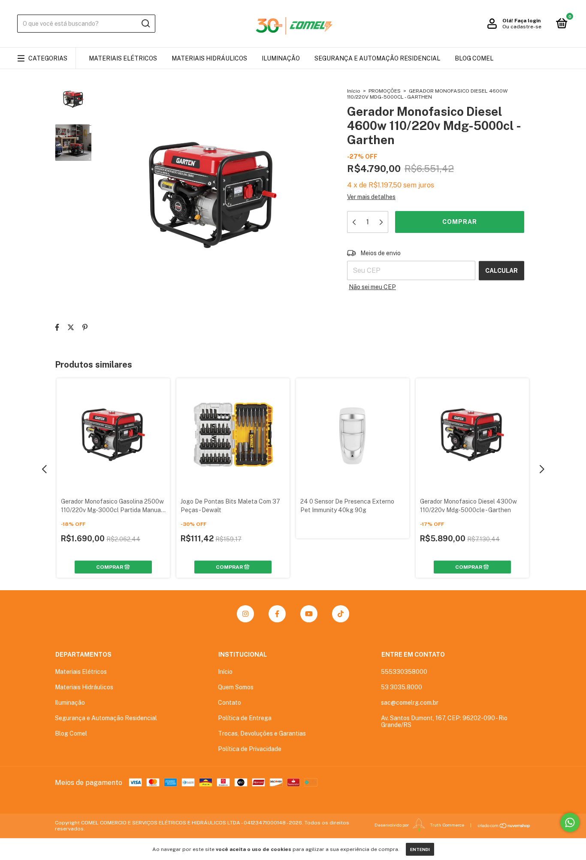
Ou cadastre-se (521, 27)
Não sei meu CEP (372, 287)
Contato (229, 702)
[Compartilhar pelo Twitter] (70, 327)
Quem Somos (236, 687)
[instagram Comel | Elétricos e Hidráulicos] (245, 613)
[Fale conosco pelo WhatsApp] (570, 822)
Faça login (527, 21)
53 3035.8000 (401, 687)
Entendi (420, 849)
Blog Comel (474, 58)
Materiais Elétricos (123, 58)
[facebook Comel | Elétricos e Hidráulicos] (277, 613)
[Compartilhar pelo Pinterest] (85, 327)
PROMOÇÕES (385, 91)
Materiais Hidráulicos (209, 58)
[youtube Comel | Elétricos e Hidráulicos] (308, 613)
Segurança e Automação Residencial (377, 58)
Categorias (47, 58)
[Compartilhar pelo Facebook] (57, 327)
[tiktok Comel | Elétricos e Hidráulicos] (340, 613)
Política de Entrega (245, 718)
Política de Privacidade (249, 748)
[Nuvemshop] (504, 826)
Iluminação (281, 58)
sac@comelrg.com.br (409, 702)
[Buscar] (145, 23)
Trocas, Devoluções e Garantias (262, 733)
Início (353, 91)
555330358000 (404, 671)
